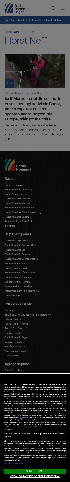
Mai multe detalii (24, 399)
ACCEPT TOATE (35, 471)
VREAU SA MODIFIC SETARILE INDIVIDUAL (35, 476)
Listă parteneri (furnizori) (13, 463)
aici (21, 418)
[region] (35, 427)
